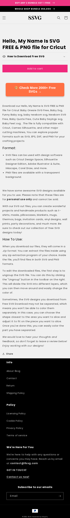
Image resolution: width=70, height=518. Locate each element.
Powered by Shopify (40, 517)
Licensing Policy (16, 413)
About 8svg (13, 371)
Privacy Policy (15, 428)
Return (11, 385)
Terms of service (17, 435)
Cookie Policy (15, 420)
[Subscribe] (59, 496)
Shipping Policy (16, 393)
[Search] (58, 17)
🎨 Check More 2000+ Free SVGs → (35, 89)
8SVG (30, 517)
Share (9, 353)
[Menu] (4, 17)
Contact (12, 378)
